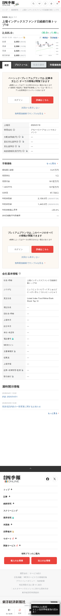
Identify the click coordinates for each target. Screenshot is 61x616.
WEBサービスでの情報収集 (35, 577)
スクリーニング (10, 510)
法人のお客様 (44, 560)
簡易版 (45, 38)
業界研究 (7, 517)
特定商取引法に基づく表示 (30, 584)
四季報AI (7, 531)
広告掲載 (18, 577)
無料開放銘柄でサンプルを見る (29, 113)
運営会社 (24, 573)
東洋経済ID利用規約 (30, 592)
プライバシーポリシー (25, 580)
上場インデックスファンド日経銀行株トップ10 (40, 9)
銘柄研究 (14, 9)
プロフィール (21, 64)
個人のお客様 (17, 560)
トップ (5, 9)
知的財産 (41, 580)
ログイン (18, 99)
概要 (7, 65)
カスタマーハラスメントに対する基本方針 (31, 588)
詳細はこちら (42, 99)
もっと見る (51, 163)
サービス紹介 (35, 573)
